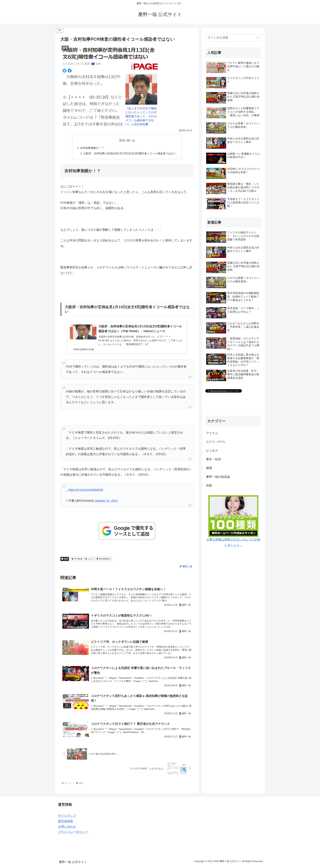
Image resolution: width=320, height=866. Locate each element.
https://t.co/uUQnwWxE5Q (85, 489)
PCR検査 (78, 559)
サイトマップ (67, 815)
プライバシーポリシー (73, 832)
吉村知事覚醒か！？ (92, 147)
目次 (122, 140)
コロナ (91, 559)
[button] (258, 38)
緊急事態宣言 (105, 559)
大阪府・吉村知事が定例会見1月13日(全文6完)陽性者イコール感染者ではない (129, 153)
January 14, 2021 (106, 500)
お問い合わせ (67, 826)
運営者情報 (65, 821)
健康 (66, 559)
